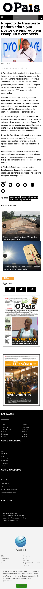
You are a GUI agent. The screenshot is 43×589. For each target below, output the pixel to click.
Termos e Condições (8, 493)
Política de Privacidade (9, 489)
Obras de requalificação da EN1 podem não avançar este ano (20, 238)
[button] (2, 17)
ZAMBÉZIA (27, 199)
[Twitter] (21, 289)
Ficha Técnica (6, 486)
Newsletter (5, 480)
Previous (4, 226)
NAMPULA (25, 197)
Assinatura (5, 483)
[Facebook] (10, 289)
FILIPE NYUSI (15, 197)
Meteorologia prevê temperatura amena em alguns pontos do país (22, 267)
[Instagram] (31, 289)
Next (38, 226)
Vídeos (3, 496)
